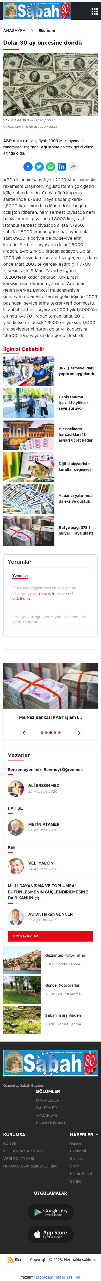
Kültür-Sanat (81, 1174)
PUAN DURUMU (50, 1123)
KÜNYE (9, 1144)
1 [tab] (42, 732)
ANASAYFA (14, 31)
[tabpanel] (50, 701)
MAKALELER (47, 1100)
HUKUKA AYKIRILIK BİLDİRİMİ (30, 1166)
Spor (74, 1166)
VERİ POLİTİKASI (18, 1159)
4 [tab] (55, 732)
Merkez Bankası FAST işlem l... (50, 717)
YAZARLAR (46, 1115)
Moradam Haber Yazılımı (58, 1277)
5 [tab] (59, 732)
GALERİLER (46, 1108)
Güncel (76, 1144)
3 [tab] (50, 732)
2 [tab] (46, 732)
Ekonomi (47, 31)
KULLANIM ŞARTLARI (23, 1151)
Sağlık (75, 1181)
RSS (18, 1259)
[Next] (78, 730)
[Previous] (23, 730)
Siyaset (76, 1159)
